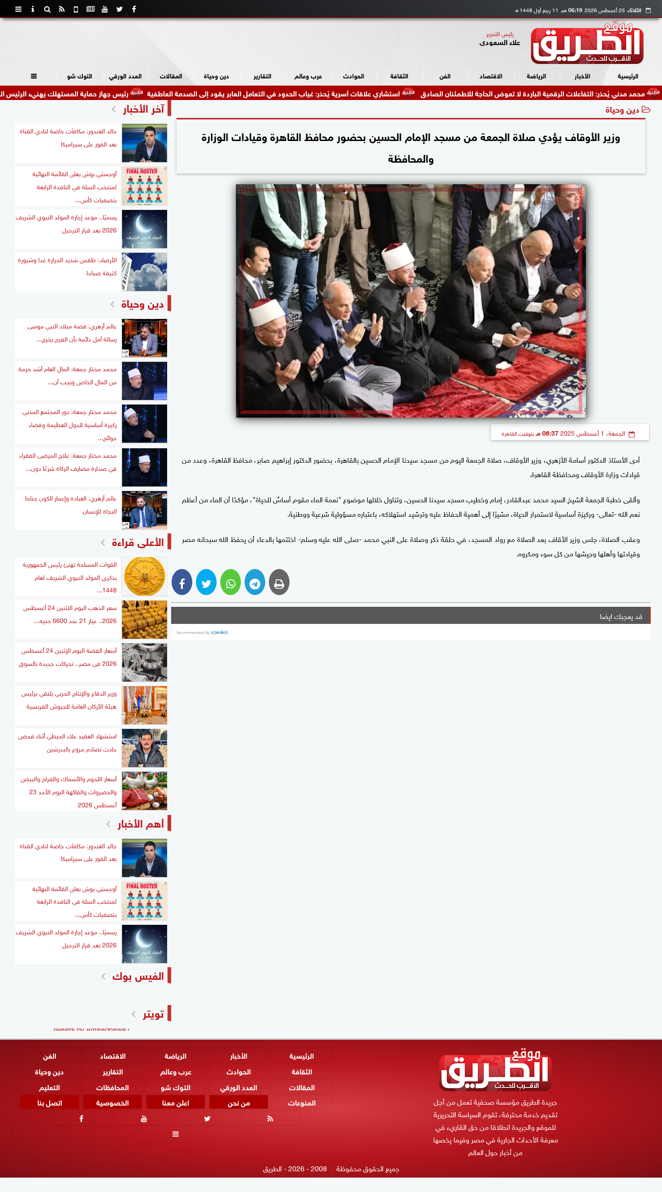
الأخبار (582, 75)
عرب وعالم (308, 75)
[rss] (61, 9)
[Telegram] (255, 582)
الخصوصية (112, 1102)
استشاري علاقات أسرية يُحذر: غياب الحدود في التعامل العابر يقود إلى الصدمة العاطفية (321, 92)
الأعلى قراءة (138, 540)
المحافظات (112, 1086)
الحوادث (353, 75)
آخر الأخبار (143, 107)
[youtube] (105, 9)
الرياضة (536, 75)
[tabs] (18, 9)
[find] (47, 9)
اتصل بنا (49, 1102)
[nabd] (76, 9)
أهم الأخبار (141, 822)
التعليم (49, 1086)
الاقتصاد (491, 75)
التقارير (263, 75)
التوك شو (79, 75)
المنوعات (302, 1102)
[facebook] (134, 9)
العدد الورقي (125, 75)
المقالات (171, 75)
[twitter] (119, 9)
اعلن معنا (175, 1102)
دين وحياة (216, 75)
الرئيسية (628, 75)
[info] (33, 9)
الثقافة (399, 75)
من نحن (239, 1102)
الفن (445, 75)
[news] (90, 9)
